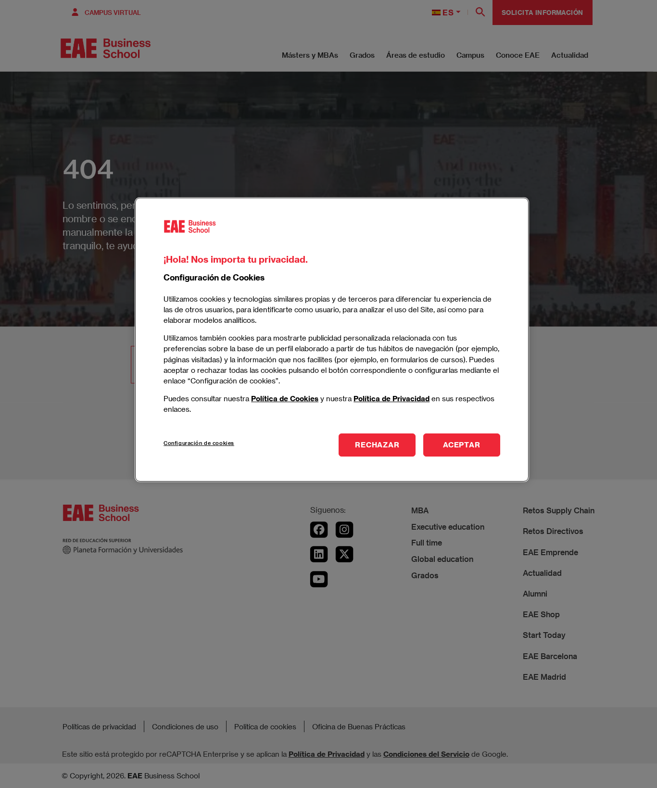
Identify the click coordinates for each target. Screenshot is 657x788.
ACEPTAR (461, 444)
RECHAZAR (377, 444)
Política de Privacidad (392, 398)
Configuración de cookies (199, 443)
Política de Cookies (284, 398)
